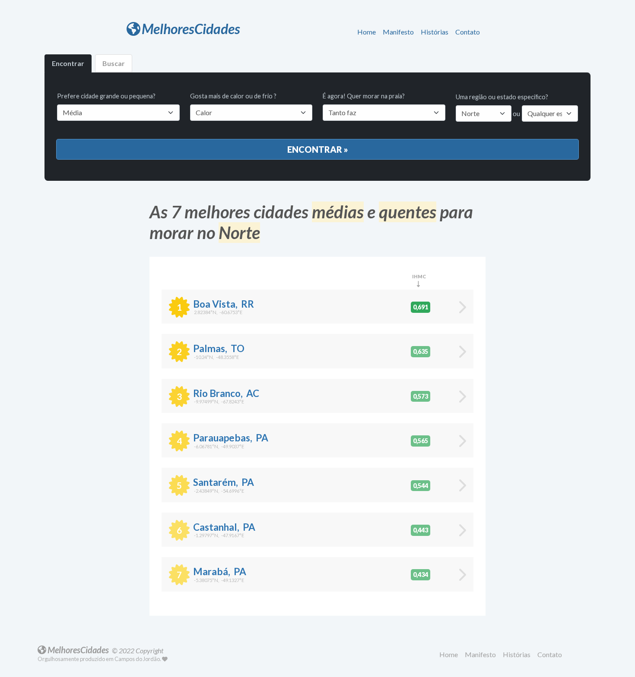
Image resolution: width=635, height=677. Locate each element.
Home (366, 32)
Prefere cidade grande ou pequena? (106, 96)
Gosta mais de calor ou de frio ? (233, 96)
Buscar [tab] (113, 63)
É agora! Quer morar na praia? (364, 96)
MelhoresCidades (191, 28)
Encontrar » (317, 149)
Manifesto (398, 32)
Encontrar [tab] (68, 63)
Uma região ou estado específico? (502, 97)
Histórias (434, 32)
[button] (368, 32)
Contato (467, 32)
